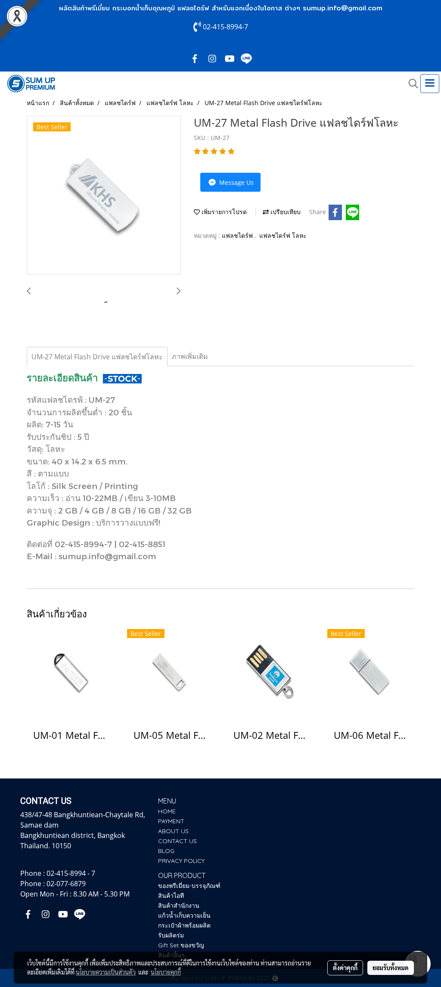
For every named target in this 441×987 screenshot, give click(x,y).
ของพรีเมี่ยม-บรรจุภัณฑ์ (189, 886)
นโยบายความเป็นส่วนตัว (106, 972)
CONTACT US (177, 841)
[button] (410, 83)
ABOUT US (173, 831)
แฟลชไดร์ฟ (238, 235)
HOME (167, 811)
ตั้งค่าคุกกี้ (345, 967)
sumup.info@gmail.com (342, 8)
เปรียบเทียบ (285, 212)
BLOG (166, 851)
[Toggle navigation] (429, 83)
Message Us (235, 182)
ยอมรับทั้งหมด (391, 967)
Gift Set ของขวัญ (181, 945)
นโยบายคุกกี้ (166, 972)
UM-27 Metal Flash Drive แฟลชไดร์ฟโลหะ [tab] (97, 356)
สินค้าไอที (171, 896)
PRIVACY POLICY (181, 861)
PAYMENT (171, 821)
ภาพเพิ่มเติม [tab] (190, 356)
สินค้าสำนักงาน (178, 905)
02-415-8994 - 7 (71, 873)
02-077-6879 (66, 883)
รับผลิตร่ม (171, 935)
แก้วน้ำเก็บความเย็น (184, 915)
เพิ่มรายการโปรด (223, 212)
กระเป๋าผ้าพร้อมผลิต (184, 925)
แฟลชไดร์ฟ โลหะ (283, 235)
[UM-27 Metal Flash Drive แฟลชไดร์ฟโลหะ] (103, 195)
